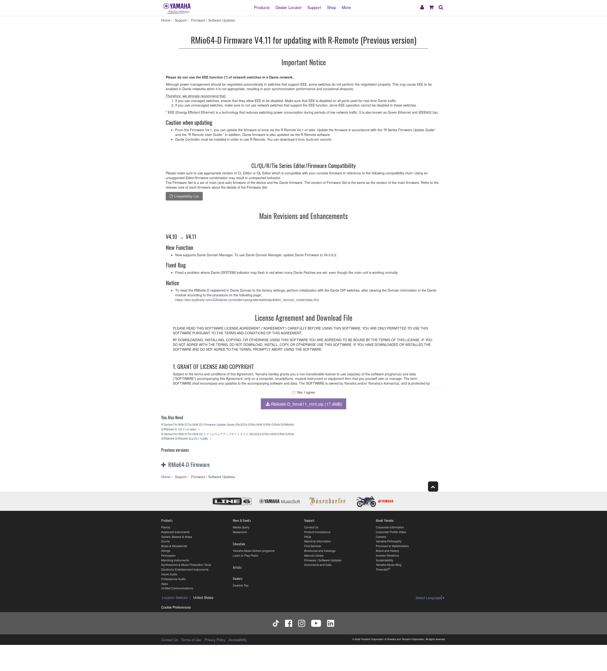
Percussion (168, 555)
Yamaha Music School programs (254, 551)
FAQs (307, 537)
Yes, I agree (306, 392)
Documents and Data (317, 565)
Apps (164, 584)
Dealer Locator (289, 7)
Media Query (241, 527)
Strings (165, 551)
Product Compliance (317, 532)
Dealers (237, 578)
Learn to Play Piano (245, 555)
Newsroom (240, 532)
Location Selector (175, 597)
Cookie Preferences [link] (176, 607)
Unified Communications (177, 588)
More (346, 7)
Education (239, 543)
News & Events (242, 520)
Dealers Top (240, 585)
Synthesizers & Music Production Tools (186, 565)
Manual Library (314, 555)
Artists (237, 567)
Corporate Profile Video (391, 532)
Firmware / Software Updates (322, 560)
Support (314, 7)
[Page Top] (433, 486)
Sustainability (384, 560)
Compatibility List (186, 196)
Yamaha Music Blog (388, 565)
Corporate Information (390, 527)
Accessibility (238, 639)
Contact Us (311, 527)
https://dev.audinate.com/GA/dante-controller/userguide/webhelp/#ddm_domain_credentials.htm (247, 299)
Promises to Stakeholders (392, 546)
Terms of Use (191, 639)
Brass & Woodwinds (174, 546)
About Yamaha (384, 520)
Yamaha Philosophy (389, 541)
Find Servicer (312, 546)
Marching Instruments (175, 560)
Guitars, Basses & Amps (176, 537)
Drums (165, 541)
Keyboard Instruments (175, 532)
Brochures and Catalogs (320, 551)
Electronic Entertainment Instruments (184, 569)
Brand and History (387, 551)
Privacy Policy (215, 639)
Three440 (382, 569)
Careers (381, 537)
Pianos (165, 527)
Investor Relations (387, 555)
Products (262, 7)
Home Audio (169, 574)
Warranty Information (317, 541)
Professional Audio (173, 579)
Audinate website (318, 139)
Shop (331, 7)
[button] (208, 464)
